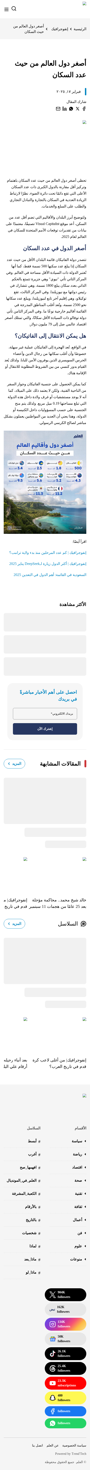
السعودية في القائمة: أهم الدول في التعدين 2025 (50, 575)
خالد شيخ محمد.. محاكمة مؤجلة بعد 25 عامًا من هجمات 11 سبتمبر (57, 903)
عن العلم (53, 1445)
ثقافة (78, 1207)
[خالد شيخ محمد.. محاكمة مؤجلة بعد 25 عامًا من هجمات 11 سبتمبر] (56, 873)
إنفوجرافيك (59, 29)
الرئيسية (80, 29)
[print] (84, 108)
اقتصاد (77, 1167)
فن (80, 1233)
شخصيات (31, 1233)
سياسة (77, 1141)
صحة (78, 1180)
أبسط (34, 1141)
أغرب (34, 1154)
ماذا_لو (33, 1272)
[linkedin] (64, 108)
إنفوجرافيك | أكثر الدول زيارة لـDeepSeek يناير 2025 (47, 564)
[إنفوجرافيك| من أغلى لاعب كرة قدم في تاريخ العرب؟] (56, 1033)
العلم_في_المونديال (23, 1180)
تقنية (78, 1193)
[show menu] (6, 9)
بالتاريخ (33, 1220)
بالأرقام (32, 1207)
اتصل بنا (37, 1445)
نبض (59, 1309)
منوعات (76, 1259)
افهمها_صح (30, 1167)
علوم (78, 1246)
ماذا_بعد (32, 1259)
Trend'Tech (79, 1453)
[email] (58, 108)
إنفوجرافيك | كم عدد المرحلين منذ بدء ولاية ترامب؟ (47, 553)
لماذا (35, 1246)
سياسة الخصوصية (74, 1445)
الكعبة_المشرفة (26, 1194)
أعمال (77, 1220)
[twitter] (77, 108)
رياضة (77, 1154)
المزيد (16, 764)
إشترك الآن (45, 729)
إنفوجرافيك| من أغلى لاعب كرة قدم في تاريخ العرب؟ (59, 1063)
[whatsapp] (71, 108)
